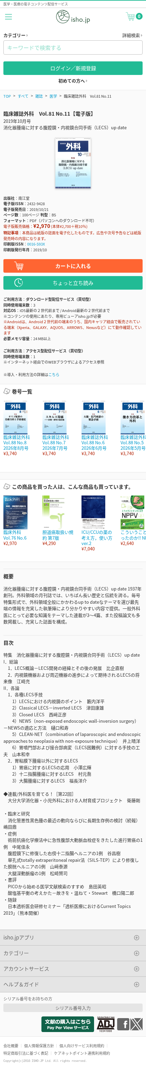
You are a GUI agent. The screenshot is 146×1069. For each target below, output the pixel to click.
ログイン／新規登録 (73, 68)
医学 (53, 96)
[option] (19, 428)
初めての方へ (72, 80)
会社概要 (10, 1045)
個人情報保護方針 (39, 1045)
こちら (53, 374)
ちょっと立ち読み (73, 282)
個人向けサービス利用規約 (81, 1045)
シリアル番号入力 (73, 1008)
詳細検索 (131, 35)
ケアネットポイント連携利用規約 (82, 1053)
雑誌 (39, 96)
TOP (7, 96)
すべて (23, 96)
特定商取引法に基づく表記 (25, 1053)
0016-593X (36, 244)
